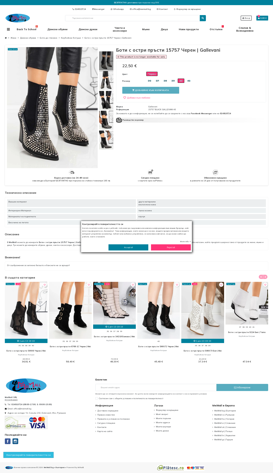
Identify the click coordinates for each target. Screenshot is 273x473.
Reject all (171, 247)
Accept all (128, 247)
